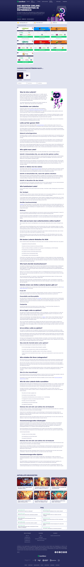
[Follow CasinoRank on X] (60, 552)
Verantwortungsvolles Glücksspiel (40, 538)
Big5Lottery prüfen (59, 38)
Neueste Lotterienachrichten (55, 535)
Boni (40, 535)
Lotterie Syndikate (51, 1)
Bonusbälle (39, 298)
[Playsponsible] (34, 560)
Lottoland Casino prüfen (25, 38)
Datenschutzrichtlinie (40, 540)
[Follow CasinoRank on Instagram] (58, 552)
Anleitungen (58, 1)
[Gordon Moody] (45, 560)
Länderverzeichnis (45, 1)
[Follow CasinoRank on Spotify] (64, 552)
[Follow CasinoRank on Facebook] (55, 552)
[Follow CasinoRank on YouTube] (62, 552)
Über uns (27, 535)
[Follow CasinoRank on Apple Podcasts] (66, 552)
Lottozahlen (22, 204)
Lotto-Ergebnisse (33, 1)
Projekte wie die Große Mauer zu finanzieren (36, 109)
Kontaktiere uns (27, 537)
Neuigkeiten (65, 1)
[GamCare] (53, 560)
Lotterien (28, 1)
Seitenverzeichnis (27, 541)
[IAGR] (39, 560)
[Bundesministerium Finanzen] (27, 560)
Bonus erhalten (25, 36)
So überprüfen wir (27, 538)
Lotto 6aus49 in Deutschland (36, 168)
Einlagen (39, 1)
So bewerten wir (27, 540)
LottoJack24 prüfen (42, 38)
